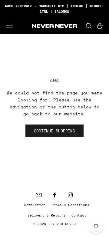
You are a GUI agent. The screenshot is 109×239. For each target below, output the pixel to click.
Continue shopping (54, 131)
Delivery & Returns (47, 215)
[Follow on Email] (39, 195)
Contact (78, 215)
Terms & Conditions (70, 205)
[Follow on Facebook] (54, 195)
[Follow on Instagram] (70, 195)
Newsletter (34, 205)
